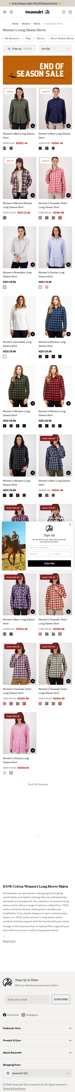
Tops (28, 38)
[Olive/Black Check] (46, 356)
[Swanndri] (37, 12)
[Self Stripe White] (4, 356)
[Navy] (40, 148)
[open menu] (5, 12)
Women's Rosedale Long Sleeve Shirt (17, 274)
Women (26, 23)
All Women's (12, 38)
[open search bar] (11, 12)
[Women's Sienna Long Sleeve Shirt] (55, 247)
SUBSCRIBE (61, 999)
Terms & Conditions (14, 1088)
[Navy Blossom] (4, 148)
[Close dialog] (70, 524)
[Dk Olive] (11, 148)
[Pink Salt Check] (4, 217)
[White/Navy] (4, 287)
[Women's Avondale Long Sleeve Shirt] (19, 317)
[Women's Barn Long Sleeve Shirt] (19, 109)
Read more (9, 940)
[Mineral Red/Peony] (40, 217)
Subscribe (49, 563)
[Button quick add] (33, 126)
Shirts (37, 23)
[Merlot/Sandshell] (60, 217)
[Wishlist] (64, 12)
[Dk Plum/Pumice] (46, 217)
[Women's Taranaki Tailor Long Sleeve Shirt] (55, 178)
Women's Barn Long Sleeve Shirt (19, 135)
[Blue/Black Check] (40, 356)
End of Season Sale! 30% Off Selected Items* (35, 3)
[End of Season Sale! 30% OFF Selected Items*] (37, 70)
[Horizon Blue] (46, 148)
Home (15, 23)
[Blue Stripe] (40, 287)
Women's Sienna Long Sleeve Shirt (51, 274)
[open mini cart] (70, 12)
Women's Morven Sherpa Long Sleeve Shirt (17, 205)
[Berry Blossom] (53, 148)
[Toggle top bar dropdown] (63, 3)
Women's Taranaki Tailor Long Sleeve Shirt (53, 205)
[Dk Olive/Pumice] (53, 217)
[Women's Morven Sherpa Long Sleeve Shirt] (19, 178)
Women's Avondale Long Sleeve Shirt (17, 343)
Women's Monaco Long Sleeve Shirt (52, 343)
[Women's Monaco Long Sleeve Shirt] (55, 317)
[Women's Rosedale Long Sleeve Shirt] (19, 247)
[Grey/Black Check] (60, 356)
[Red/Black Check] (53, 356)
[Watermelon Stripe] (46, 287)
